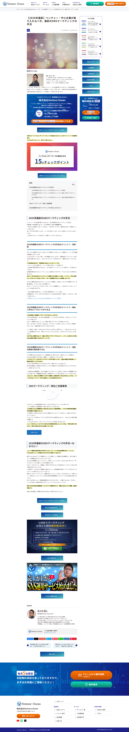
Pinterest (74, 638)
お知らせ (59, 721)
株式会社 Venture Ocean (50, 632)
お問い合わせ (34, 432)
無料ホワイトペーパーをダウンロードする (51, 175)
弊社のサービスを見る (51, 515)
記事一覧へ (52, 654)
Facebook (31, 638)
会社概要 (59, 717)
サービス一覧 (81, 710)
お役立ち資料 (91, 80)
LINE (61, 638)
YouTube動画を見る (51, 596)
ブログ (91, 86)
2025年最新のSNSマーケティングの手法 (41, 187)
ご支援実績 (80, 713)
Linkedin (67, 638)
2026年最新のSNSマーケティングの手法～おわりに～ (45, 208)
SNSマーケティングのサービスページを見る (51, 130)
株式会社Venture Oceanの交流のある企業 (39, 730)
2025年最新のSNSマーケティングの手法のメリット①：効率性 (48, 190)
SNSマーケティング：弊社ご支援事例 (40, 203)
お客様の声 (91, 74)
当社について (91, 62)
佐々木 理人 (34, 71)
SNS (28, 30)
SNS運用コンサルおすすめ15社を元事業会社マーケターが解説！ (44, 298)
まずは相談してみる (91, 113)
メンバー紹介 (60, 713)
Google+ (43, 638)
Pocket (55, 638)
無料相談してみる (51, 121)
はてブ (49, 638)
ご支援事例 (91, 68)
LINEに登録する (51, 558)
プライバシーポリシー (22, 730)
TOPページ (60, 701)
